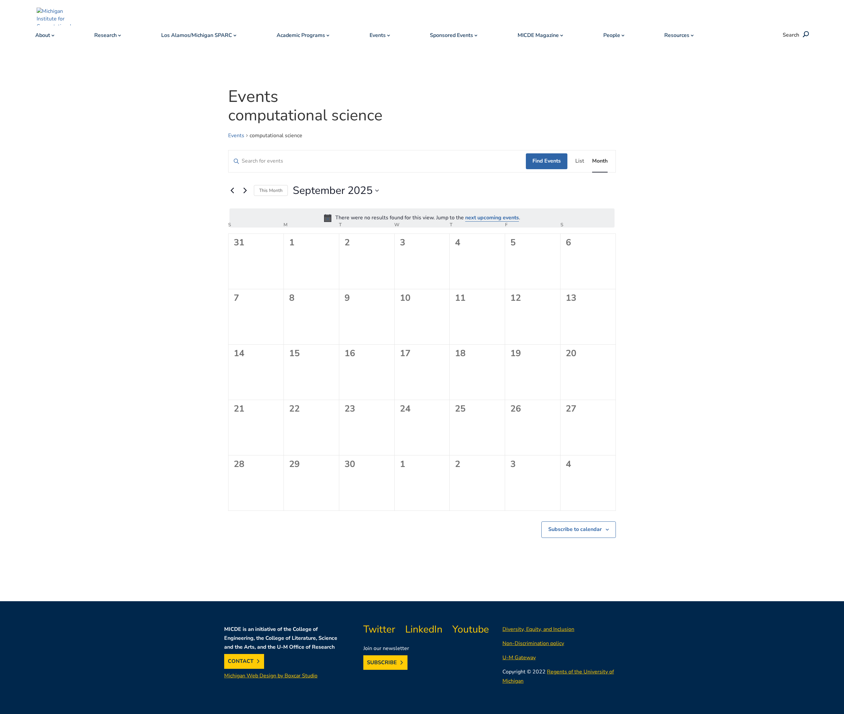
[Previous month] (232, 191)
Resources (676, 36)
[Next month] (245, 191)
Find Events (546, 161)
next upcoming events (492, 217)
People (611, 36)
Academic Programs (301, 36)
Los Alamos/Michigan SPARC (196, 36)
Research (105, 36)
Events (378, 36)
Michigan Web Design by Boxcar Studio (270, 675)
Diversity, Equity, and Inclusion (538, 629)
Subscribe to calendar (575, 529)
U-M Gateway (519, 657)
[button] (804, 35)
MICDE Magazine (538, 36)
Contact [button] (241, 661)
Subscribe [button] (382, 662)
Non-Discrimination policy (533, 643)
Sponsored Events (451, 36)
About (42, 36)
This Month (271, 190)
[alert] (422, 218)
